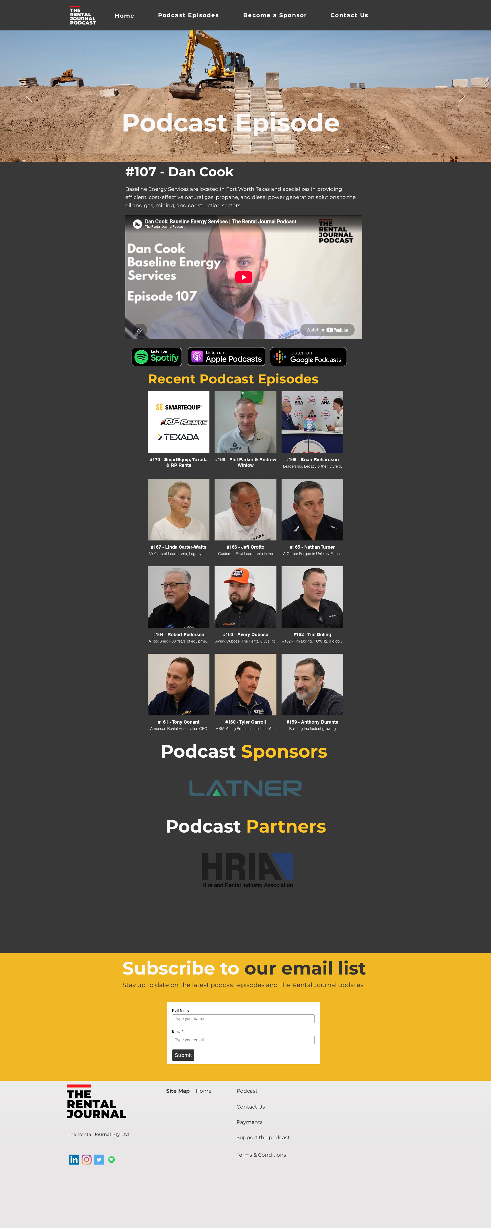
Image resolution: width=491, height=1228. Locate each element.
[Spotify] (112, 1160)
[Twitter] (99, 1160)
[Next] (462, 96)
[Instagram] (87, 1160)
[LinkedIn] (74, 1160)
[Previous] (29, 96)
